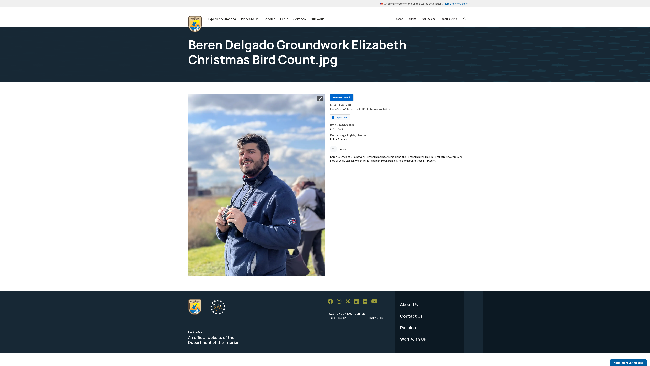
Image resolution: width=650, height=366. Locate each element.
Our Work (317, 19)
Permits (412, 19)
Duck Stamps (428, 19)
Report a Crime (448, 19)
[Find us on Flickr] (366, 301)
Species (269, 19)
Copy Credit (341, 117)
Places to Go (250, 19)
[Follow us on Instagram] (340, 301)
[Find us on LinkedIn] (357, 301)
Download (340, 97)
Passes (399, 19)
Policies (408, 327)
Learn (284, 19)
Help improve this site (628, 363)
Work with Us (413, 339)
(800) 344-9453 (339, 318)
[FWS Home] (195, 24)
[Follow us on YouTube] (375, 301)
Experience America (222, 19)
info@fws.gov (374, 318)
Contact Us (411, 316)
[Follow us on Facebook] (331, 301)
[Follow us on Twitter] (349, 301)
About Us (409, 304)
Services (299, 19)
